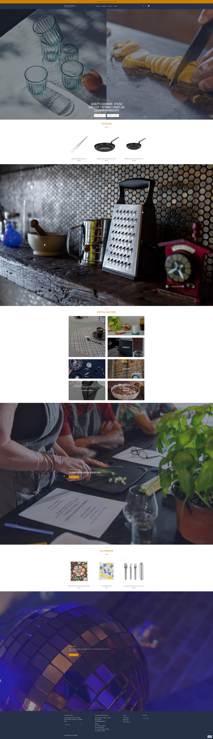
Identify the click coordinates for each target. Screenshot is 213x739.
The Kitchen (104, 6)
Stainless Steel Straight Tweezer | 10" (79, 159)
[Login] (145, 6)
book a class (113, 115)
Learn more (74, 477)
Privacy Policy (126, 717)
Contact (115, 6)
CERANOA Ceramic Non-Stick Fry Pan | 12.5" (106, 159)
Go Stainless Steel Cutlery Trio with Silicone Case (134, 586)
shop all (100, 115)
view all (106, 127)
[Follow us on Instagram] (147, 718)
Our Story (110, 6)
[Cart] (148, 6)
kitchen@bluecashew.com (100, 721)
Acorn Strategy (74, 735)
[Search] (143, 6)
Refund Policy (126, 720)
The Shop (98, 6)
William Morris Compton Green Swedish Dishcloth (79, 586)
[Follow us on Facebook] (144, 718)
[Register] (80, 724)
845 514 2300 (98, 719)
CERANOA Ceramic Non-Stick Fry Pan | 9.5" (134, 159)
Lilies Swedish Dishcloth (106, 586)
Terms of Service (126, 722)
